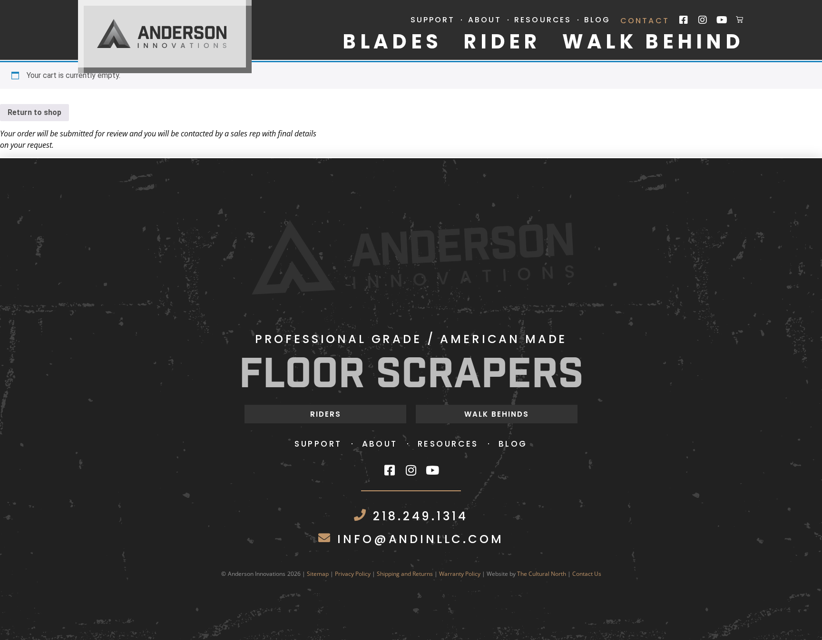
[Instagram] (702, 20)
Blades (392, 42)
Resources (542, 20)
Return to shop (34, 112)
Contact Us (586, 574)
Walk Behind (653, 42)
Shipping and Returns (405, 574)
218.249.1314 (420, 516)
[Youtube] (721, 20)
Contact (644, 20)
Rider (501, 42)
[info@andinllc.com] (324, 538)
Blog (597, 20)
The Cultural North (541, 574)
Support (433, 20)
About (485, 20)
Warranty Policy (459, 574)
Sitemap (318, 574)
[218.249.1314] (360, 515)
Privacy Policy (353, 574)
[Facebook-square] (683, 20)
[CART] (740, 19)
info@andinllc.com (420, 539)
